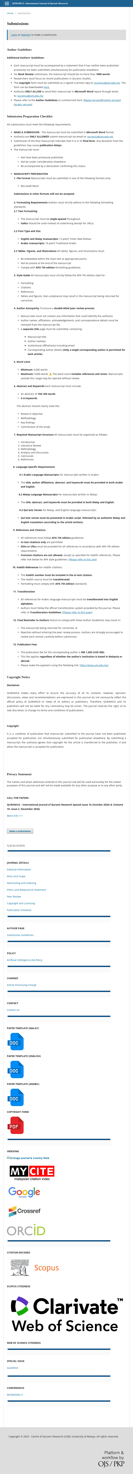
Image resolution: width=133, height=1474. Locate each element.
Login (14, 34)
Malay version (92, 100)
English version (111, 100)
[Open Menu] (6, 3)
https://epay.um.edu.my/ (94, 665)
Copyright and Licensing (21, 903)
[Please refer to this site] (82, 559)
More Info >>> (15, 815)
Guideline (12, 1367)
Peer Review (14, 896)
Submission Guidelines (20, 935)
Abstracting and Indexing (21, 883)
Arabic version (23, 104)
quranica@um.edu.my (107, 82)
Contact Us (13, 1010)
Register (26, 34)
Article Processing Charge (22, 985)
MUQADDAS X (15, 1394)
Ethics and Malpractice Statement (26, 889)
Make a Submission (20, 831)
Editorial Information (19, 869)
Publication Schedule (19, 910)
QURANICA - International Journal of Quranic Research (40, 3)
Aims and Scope (16, 876)
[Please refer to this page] (77, 612)
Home (10, 13)
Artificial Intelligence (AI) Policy (24, 960)
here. (47, 87)
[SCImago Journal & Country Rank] (28, 1158)
